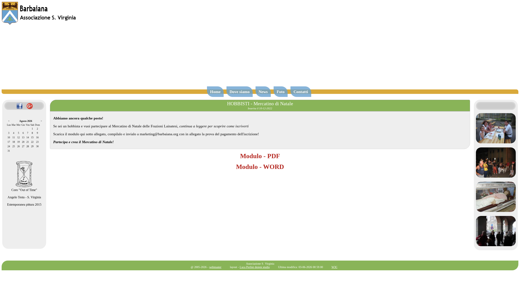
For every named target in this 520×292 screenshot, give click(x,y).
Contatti (301, 91)
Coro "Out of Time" (24, 190)
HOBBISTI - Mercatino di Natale (260, 103)
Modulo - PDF (260, 156)
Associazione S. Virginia (260, 263)
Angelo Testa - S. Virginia (24, 197)
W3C (334, 267)
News (263, 91)
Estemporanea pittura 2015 (24, 204)
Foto (281, 91)
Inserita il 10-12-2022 (260, 108)
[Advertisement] (260, 57)
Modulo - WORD (260, 166)
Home (215, 91)
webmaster (215, 267)
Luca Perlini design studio (255, 267)
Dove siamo (240, 91)
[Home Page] (39, 24)
